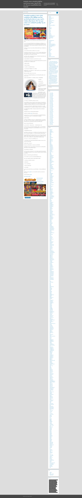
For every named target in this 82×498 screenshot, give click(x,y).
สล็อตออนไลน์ (54, 491)
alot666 (50, 153)
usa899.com (51, 378)
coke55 (50, 183)
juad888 (50, 224)
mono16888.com (51, 262)
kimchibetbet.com (52, 227)
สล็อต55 (50, 430)
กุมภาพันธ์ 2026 (51, 98)
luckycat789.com (51, 241)
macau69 (51, 246)
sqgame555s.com (52, 341)
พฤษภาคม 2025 (51, 106)
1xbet (49, 29)
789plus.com (51, 139)
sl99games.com (51, 332)
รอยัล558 (51, 423)
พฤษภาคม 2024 (51, 117)
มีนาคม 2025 (51, 108)
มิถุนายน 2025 (51, 105)
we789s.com (51, 386)
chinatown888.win (52, 182)
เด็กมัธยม (51, 458)
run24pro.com (51, 316)
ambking (51, 154)
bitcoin (50, 171)
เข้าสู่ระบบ (51, 472)
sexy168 (51, 324)
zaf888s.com (51, 396)
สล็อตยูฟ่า (51, 440)
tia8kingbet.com (51, 357)
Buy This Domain (57, 4)
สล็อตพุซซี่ (51, 439)
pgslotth (50, 296)
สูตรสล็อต (51, 447)
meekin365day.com (52, 251)
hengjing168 (51, 208)
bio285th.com (51, 170)
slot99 (49, 24)
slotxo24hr (52, 486)
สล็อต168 (51, 428)
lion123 (50, 233)
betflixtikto (51, 165)
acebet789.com (51, 147)
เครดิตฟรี (51, 456)
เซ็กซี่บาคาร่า (51, 457)
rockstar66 (51, 314)
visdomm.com (51, 385)
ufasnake (51, 375)
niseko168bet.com (52, 271)
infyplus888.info (51, 218)
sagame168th (50, 485)
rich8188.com (51, 312)
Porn (50, 299)
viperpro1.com (51, 383)
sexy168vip (51, 325)
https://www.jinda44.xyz (51, 20)
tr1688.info (51, 361)
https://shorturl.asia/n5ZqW (40, 181)
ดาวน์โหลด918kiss (54, 487)
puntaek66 (51, 305)
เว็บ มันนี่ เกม (51, 459)
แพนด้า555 (51, 465)
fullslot (50, 199)
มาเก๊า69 (51, 422)
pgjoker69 (51, 289)
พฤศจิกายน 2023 (51, 122)
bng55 (50, 172)
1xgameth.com (51, 137)
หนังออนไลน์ (51, 450)
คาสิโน (50, 402)
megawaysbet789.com (52, 252)
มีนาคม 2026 (51, 97)
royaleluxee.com (51, 315)
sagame (50, 42)
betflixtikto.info (51, 166)
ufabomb (51, 368)
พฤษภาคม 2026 (51, 95)
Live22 (50, 235)
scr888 (50, 322)
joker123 (50, 33)
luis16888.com (51, 242)
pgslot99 (52, 483)
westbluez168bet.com (52, 387)
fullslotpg (50, 50)
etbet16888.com (51, 192)
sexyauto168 (51, 326)
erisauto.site (51, 191)
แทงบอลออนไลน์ (51, 463)
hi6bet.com (51, 209)
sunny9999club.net (52, 349)
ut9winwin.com (51, 379)
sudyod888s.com (51, 348)
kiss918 (50, 31)
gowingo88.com (51, 206)
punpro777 (51, 304)
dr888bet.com (51, 188)
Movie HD (51, 263)
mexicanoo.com (51, 253)
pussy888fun (51, 308)
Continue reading (27, 197)
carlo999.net (51, 179)
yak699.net (51, 393)
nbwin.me (51, 270)
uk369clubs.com (51, 377)
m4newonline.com (52, 244)
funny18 (50, 30)
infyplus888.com (51, 217)
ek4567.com (51, 190)
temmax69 (50, 487)
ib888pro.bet (51, 215)
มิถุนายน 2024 (51, 116)
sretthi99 (51, 342)
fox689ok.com (51, 197)
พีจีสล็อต (51, 419)
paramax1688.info (52, 279)
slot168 (50, 335)
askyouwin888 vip (52, 157)
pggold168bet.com (52, 286)
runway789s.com (51, 317)
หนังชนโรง (50, 41)
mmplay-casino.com (52, 259)
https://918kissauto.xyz (51, 40)
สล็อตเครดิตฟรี (50, 492)
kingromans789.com (52, 228)
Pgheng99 (51, 288)
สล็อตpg (50, 437)
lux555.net (51, 243)
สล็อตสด (51, 441)
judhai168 (51, 225)
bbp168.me (51, 162)
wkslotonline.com (52, 388)
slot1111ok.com (51, 334)
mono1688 (51, 261)
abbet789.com (51, 145)
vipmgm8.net (51, 384)
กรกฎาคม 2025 (51, 104)
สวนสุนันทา (51, 446)
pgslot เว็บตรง (50, 49)
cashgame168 (51, 180)
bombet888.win (51, 173)
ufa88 (50, 366)
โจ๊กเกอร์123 (51, 466)
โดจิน (50, 467)
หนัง (50, 448)
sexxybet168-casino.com (52, 323)
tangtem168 (51, 352)
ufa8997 (50, 367)
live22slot (51, 236)
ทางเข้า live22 (51, 410)
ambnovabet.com (52, 155)
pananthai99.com (52, 277)
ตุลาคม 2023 (51, 123)
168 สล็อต (51, 130)
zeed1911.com (51, 397)
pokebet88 (51, 298)
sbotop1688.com (51, 321)
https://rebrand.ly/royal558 (27, 176)
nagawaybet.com (51, 268)
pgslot (49, 38)
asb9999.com (51, 156)
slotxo (50, 486)
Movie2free (51, 264)
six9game (51, 330)
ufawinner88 (51, 376)
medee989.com (51, 250)
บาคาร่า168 (51, 413)
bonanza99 (51, 174)
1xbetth (50, 136)
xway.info (51, 392)
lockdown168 (51, 237)
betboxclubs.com (51, 164)
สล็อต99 (50, 490)
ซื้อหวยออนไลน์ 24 (52, 404)
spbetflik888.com (51, 339)
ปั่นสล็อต (51, 415)
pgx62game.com (51, 297)
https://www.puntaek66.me (52, 56)
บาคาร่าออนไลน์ (51, 414)
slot (53, 485)
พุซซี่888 (51, 420)
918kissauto (51, 144)
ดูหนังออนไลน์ (51, 406)
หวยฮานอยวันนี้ (51, 455)
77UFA (50, 138)
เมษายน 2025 (51, 107)
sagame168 (56, 484)
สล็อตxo (50, 438)
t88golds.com (51, 351)
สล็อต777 (51, 432)
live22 (49, 51)
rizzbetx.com (51, 313)
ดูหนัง (50, 405)
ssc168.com (51, 343)
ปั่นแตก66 (50, 489)
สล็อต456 (51, 429)
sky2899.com (51, 331)
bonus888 (51, 175)
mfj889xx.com (51, 255)
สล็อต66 (50, 431)
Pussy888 (51, 307)
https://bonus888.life (51, 22)
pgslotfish (51, 295)
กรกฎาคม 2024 (51, 115)
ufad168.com (51, 369)
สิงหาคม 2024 (51, 114)
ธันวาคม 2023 (51, 121)
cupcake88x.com (51, 184)
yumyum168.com (51, 394)
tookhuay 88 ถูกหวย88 (52, 360)
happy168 (51, 207)
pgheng (50, 287)
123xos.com (51, 129)
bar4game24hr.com (52, 161)
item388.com (51, 219)
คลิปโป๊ (50, 401)
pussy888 (53, 484)
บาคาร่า (50, 412)
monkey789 (51, 260)
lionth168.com (51, 234)
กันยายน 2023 (51, 124)
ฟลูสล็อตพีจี (51, 421)
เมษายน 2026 (51, 96)
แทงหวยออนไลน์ (51, 464)
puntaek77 (51, 306)
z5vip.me (51, 395)
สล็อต (31, 113)
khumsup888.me (51, 226)
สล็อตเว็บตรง (50, 21)
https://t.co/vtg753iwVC (39, 183)
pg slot (49, 32)
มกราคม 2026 (51, 99)
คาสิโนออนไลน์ (51, 403)
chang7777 (51, 181)
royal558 (31, 174)
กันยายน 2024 (51, 113)
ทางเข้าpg (51, 411)
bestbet (50, 163)
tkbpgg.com (51, 358)
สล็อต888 (50, 23)
